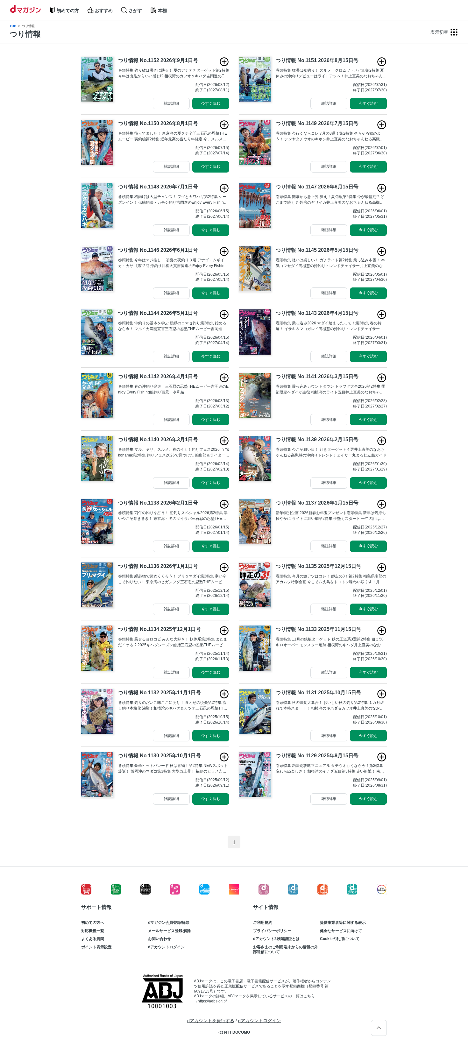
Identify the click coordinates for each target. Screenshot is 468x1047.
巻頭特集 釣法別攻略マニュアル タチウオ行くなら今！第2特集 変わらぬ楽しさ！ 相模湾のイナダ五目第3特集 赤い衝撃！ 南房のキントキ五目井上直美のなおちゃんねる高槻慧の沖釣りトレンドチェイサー (331, 768)
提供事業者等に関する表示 (343, 922)
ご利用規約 (262, 922)
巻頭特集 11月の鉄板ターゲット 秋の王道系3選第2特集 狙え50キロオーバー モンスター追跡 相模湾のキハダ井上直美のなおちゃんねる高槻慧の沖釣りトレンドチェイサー (330, 642)
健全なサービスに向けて (341, 931)
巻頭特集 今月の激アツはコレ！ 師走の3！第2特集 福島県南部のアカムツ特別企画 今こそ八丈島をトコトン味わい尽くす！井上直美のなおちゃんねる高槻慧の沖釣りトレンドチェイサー (331, 579)
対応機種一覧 (92, 931)
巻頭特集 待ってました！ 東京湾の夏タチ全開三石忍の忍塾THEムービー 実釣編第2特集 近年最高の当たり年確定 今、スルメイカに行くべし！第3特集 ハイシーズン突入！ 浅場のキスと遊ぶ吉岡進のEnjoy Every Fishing (173, 136)
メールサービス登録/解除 (169, 931)
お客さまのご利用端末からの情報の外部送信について (285, 949)
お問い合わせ (159, 939)
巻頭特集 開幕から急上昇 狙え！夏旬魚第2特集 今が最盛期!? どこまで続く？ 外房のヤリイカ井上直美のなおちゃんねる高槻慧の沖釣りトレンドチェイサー (330, 200)
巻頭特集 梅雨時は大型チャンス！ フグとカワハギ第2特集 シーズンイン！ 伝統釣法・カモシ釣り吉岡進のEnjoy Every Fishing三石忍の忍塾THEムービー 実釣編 (172, 200)
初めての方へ (92, 922)
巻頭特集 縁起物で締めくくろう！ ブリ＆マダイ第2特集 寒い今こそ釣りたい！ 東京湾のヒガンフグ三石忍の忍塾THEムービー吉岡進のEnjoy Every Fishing (172, 579)
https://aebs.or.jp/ (212, 1001)
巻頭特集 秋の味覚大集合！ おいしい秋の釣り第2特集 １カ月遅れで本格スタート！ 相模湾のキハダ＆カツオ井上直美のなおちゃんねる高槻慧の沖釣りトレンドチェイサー (330, 705)
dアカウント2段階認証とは (276, 939)
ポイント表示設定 (96, 947)
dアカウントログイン (166, 947)
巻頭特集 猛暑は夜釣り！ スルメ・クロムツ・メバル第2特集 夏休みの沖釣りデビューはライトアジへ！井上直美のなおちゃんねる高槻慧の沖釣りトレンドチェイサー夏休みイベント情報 (331, 73)
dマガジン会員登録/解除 (168, 922)
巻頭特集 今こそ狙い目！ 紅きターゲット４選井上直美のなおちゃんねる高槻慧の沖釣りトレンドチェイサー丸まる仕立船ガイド (331, 452)
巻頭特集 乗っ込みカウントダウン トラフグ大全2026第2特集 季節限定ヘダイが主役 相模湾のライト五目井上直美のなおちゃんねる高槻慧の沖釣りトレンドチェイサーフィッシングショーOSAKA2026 (331, 389)
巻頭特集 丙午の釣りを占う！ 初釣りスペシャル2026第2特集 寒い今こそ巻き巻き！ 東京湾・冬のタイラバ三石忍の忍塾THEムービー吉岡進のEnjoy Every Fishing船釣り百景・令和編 (173, 516)
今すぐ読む (210, 103)
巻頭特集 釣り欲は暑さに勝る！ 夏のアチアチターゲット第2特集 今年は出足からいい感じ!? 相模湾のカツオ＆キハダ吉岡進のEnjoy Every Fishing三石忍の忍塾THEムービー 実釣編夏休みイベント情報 (173, 73)
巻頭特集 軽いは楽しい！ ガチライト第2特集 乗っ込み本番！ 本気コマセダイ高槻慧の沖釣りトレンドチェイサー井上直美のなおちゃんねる (331, 263)
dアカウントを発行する (210, 1020)
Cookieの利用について (339, 939)
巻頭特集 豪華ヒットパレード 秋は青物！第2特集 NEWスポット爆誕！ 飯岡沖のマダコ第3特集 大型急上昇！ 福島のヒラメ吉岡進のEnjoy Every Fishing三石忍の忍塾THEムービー (173, 768)
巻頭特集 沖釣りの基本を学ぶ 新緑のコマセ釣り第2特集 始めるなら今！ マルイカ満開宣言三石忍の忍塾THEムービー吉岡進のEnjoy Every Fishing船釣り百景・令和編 (173, 326)
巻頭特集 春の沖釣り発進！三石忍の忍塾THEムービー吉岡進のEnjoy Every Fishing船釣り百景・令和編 (173, 389)
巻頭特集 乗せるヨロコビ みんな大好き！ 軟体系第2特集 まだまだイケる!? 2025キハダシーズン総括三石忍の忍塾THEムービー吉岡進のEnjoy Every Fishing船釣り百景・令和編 (172, 642)
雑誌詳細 (171, 103)
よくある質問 (92, 939)
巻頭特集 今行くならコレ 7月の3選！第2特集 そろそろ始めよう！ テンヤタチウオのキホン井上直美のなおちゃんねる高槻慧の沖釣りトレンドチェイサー (330, 136)
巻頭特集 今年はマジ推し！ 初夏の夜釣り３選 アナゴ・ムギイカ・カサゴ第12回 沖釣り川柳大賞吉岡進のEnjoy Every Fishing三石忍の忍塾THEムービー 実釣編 (172, 263)
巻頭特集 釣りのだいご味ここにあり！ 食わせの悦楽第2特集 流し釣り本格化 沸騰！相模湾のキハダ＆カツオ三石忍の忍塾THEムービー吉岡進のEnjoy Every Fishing (172, 705)
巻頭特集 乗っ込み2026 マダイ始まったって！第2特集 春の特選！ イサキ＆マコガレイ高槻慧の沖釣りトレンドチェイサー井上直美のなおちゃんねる (330, 326)
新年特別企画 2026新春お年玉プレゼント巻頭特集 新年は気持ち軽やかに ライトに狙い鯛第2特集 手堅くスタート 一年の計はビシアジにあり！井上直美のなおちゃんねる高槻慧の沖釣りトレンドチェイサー (331, 516)
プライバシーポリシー (272, 931)
